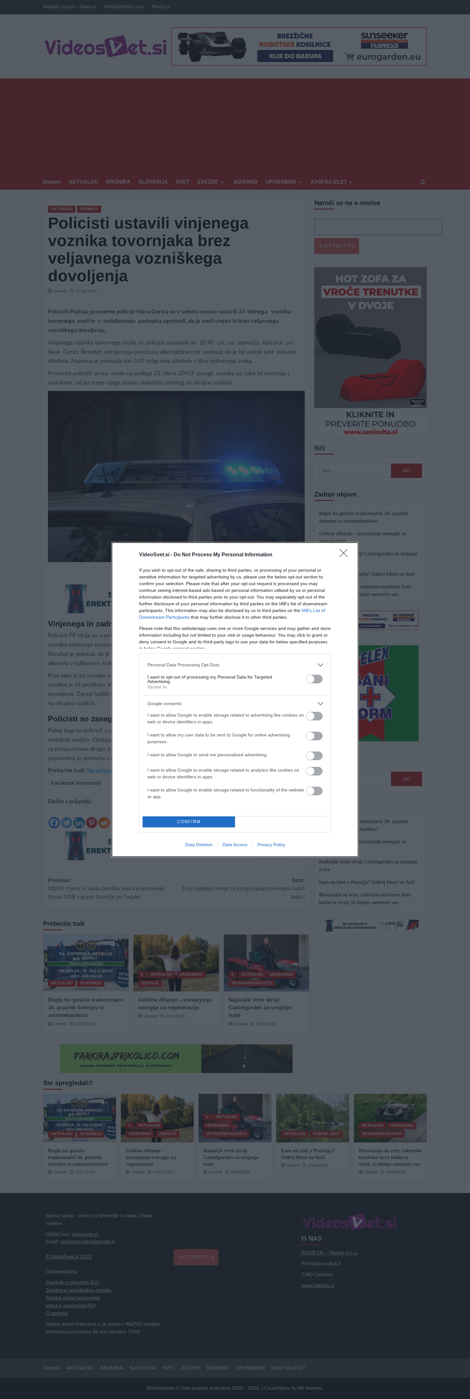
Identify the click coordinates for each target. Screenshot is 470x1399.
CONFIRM (189, 821)
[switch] (314, 679)
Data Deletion (199, 844)
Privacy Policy (271, 844)
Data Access (235, 844)
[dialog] (235, 700)
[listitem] (235, 665)
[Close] (346, 555)
